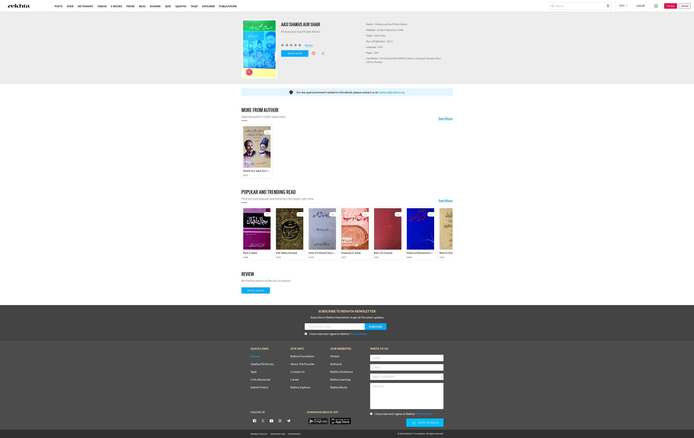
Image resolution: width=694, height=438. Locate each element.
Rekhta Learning (340, 379)
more (245, 6)
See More (446, 118)
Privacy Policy (358, 333)
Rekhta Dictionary (341, 371)
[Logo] (19, 6)
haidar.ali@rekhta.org (391, 92)
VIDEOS (102, 6)
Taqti (253, 371)
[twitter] (263, 421)
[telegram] (288, 421)
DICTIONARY (85, 6)
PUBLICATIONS (228, 6)
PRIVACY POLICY (259, 434)
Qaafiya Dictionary (262, 364)
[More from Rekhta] (656, 6)
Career (294, 379)
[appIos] (340, 421)
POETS (59, 6)
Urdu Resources (260, 379)
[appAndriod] (318, 421)
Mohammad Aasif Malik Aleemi (391, 24)
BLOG (142, 6)
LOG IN (641, 5)
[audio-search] (608, 5)
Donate (684, 6)
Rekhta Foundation (302, 356)
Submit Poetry (259, 387)
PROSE (131, 6)
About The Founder (302, 364)
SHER (70, 6)
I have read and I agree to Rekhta (338, 333)
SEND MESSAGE (428, 422)
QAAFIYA (180, 6)
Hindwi (334, 356)
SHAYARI (155, 6)
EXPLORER (208, 6)
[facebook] (254, 421)
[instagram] (280, 421)
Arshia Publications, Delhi (390, 30)
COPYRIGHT (294, 434)
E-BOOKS (116, 6)
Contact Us (297, 371)
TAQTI (194, 6)
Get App (671, 6)
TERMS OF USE (277, 434)
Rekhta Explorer (300, 387)
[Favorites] (315, 53)
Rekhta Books (338, 387)
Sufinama (336, 364)
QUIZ (168, 6)
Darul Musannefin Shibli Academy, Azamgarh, (403, 58)
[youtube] (271, 421)
